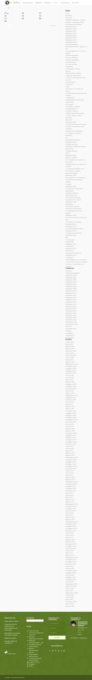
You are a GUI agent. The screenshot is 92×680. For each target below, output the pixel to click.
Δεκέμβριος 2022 (70, 384)
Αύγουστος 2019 (70, 444)
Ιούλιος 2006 (69, 588)
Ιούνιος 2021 (69, 402)
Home (67, 153)
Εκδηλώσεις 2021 (70, 31)
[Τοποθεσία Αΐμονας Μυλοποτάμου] (28, 645)
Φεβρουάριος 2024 (71, 364)
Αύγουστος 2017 (70, 491)
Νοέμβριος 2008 (70, 573)
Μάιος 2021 (69, 404)
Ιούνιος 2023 (69, 377)
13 (23, 16)
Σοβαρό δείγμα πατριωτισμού (74, 113)
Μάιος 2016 (69, 515)
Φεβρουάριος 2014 (71, 557)
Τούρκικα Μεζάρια (71, 151)
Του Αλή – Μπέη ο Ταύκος (73, 115)
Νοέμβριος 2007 (70, 577)
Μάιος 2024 (69, 360)
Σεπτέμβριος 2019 (71, 442)
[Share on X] (52, 650)
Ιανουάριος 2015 (70, 544)
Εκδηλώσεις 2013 (70, 226)
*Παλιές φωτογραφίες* (72, 273)
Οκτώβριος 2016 (70, 508)
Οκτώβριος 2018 (70, 464)
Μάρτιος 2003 (70, 606)
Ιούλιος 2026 (69, 342)
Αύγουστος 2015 (70, 531)
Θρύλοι (67, 91)
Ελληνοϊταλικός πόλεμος (73, 73)
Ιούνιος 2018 (69, 473)
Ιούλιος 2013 (69, 566)
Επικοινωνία (69, 251)
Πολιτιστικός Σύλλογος (72, 197)
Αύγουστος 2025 (70, 351)
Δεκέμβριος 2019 (70, 435)
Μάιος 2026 (69, 344)
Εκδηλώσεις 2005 (70, 175)
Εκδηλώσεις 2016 (70, 244)
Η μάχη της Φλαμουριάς (73, 75)
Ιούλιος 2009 (69, 568)
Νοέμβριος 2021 (70, 397)
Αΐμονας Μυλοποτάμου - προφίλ (34, 650)
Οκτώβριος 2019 (70, 440)
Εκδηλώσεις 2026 (70, 42)
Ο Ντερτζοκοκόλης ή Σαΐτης (74, 228)
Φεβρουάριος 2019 (71, 457)
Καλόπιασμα (69, 191)
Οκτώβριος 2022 (70, 386)
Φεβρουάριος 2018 (71, 482)
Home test (68, 117)
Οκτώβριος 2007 (70, 579)
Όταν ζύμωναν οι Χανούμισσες (75, 177)
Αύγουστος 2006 (70, 586)
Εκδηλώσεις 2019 (70, 27)
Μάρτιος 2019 (70, 455)
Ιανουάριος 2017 (70, 506)
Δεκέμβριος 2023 (70, 369)
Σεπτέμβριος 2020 (71, 420)
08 (5, 21)
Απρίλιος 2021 (70, 406)
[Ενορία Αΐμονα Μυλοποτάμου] (28, 654)
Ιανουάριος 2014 (70, 559)
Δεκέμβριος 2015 (70, 526)
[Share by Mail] (64, 650)
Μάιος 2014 (69, 553)
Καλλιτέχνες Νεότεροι (72, 206)
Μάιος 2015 (69, 537)
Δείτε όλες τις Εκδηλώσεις (79, 638)
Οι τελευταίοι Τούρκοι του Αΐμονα (76, 262)
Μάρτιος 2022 (70, 393)
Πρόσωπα (68, 326)
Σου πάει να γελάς (71, 64)
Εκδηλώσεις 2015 (70, 235)
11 (5, 18)
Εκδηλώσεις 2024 (70, 38)
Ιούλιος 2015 (69, 533)
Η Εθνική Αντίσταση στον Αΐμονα (75, 124)
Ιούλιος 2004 (69, 597)
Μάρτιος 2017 (70, 502)
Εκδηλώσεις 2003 (70, 142)
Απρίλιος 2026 (70, 346)
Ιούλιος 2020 (69, 424)
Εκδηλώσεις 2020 (70, 29)
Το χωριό (68, 184)
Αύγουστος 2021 (70, 400)
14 (5, 16)
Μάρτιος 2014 (70, 555)
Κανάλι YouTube (34, 662)
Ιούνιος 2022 (69, 391)
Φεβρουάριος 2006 (71, 593)
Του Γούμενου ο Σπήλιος (73, 133)
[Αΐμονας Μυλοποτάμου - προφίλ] (28, 649)
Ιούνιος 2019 (69, 448)
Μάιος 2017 (69, 497)
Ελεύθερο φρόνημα (71, 144)
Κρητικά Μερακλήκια (71, 55)
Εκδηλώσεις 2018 (70, 255)
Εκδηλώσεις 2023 (70, 35)
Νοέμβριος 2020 (70, 415)
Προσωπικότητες (70, 62)
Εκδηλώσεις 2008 (70, 202)
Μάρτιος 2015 (70, 542)
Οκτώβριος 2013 (70, 562)
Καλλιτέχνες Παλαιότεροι (73, 208)
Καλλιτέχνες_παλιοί (71, 324)
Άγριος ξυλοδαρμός (71, 173)
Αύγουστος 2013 (70, 564)
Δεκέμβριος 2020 (70, 413)
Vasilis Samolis (21, 677)
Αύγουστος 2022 (70, 389)
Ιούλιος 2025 (69, 353)
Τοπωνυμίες (69, 84)
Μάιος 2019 (69, 451)
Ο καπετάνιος (69, 246)
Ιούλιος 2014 (69, 550)
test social (68, 18)
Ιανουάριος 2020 (70, 433)
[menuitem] (8, 2)
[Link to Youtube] (7, 13)
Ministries (68, 135)
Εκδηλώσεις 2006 (70, 186)
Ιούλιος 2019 (69, 446)
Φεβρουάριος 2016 (71, 522)
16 (23, 13)
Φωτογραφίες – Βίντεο (72, 69)
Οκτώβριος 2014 (70, 546)
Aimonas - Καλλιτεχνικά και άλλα (36, 638)
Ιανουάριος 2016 (70, 524)
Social (67, 13)
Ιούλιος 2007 (69, 582)
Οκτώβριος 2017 (70, 488)
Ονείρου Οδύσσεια (71, 58)
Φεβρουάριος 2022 (71, 395)
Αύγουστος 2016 (70, 511)
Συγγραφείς (69, 66)
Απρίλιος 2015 (70, 539)
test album (68, 15)
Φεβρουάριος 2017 (71, 504)
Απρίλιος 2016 (70, 517)
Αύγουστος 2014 (70, 548)
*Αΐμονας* (68, 271)
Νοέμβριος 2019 (70, 437)
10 (23, 18)
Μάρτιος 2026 (70, 349)
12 (40, 16)
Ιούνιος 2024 (69, 357)
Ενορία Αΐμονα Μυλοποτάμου (33, 655)
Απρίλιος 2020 (70, 428)
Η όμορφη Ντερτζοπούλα (73, 233)
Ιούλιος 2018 (69, 471)
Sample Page (69, 242)
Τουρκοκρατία (69, 98)
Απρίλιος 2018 (70, 477)
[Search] (8, 8)
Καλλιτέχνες (69, 204)
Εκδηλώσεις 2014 (70, 231)
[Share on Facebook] (50, 650)
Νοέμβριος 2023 (70, 371)
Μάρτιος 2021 (70, 408)
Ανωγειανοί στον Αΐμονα (73, 200)
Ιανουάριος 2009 (70, 570)
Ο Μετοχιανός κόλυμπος (73, 253)
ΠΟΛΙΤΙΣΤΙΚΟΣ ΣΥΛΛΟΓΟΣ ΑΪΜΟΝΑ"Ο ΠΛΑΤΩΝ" (36, 633)
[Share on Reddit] (61, 650)
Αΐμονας (68, 71)
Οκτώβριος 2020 (70, 417)
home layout (69, 104)
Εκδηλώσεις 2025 (70, 40)
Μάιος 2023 (69, 380)
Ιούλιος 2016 (69, 513)
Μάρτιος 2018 (70, 479)
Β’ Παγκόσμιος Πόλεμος (72, 140)
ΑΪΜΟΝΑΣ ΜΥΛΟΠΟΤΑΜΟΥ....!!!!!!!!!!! (37, 642)
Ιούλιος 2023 (69, 375)
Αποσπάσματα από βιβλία (73, 24)
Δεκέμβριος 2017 (70, 486)
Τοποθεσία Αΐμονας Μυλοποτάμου (35, 645)
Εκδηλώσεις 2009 (70, 215)
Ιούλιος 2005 (69, 595)
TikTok (31, 666)
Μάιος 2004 (69, 599)
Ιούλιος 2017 (69, 493)
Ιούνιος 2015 (69, 535)
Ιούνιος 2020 (69, 426)
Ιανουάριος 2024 (70, 366)
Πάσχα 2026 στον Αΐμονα (11, 621)
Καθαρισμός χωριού (10, 638)
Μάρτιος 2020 (70, 431)
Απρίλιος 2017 (70, 499)
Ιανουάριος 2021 (70, 411)
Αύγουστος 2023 (70, 373)
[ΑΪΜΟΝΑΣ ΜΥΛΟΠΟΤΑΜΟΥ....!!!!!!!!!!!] (28, 641)
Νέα (66, 237)
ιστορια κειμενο (70, 82)
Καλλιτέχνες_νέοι (71, 322)
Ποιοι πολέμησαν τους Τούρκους (75, 260)
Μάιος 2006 (69, 590)
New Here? (68, 120)
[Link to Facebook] (5, 13)
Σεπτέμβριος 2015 (71, 528)
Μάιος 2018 (69, 475)
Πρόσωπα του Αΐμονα (72, 60)
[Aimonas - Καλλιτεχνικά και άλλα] (28, 637)
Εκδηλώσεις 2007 (70, 122)
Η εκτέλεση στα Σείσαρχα (73, 222)
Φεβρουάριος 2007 (71, 584)
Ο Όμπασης (69, 257)
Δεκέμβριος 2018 (70, 462)
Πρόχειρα (68, 331)
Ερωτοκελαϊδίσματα (71, 44)
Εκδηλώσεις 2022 (70, 33)
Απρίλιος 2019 (70, 453)
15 (40, 13)
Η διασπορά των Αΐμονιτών (74, 188)
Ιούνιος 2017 (69, 495)
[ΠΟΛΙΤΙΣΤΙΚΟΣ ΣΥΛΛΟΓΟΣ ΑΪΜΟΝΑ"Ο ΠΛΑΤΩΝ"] (28, 631)
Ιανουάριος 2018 (70, 484)
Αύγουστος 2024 (70, 355)
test (66, 137)
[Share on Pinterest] (55, 650)
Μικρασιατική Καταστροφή (73, 131)
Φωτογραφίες (69, 337)
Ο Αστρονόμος (70, 240)
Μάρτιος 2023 (70, 382)
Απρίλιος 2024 (70, 362)
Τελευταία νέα (70, 335)
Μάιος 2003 (69, 604)
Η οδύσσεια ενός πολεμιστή (74, 89)
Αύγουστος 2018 (70, 468)
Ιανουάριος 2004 (70, 602)
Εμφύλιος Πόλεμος (71, 157)
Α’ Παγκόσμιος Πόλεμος (72, 106)
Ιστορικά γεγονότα (71, 109)
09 (40, 18)
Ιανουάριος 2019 (70, 460)
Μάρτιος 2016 (70, 519)
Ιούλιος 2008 (69, 575)
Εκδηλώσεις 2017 (70, 248)
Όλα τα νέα (11, 654)
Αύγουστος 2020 (70, 422)
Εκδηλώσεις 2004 (70, 155)
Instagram (32, 664)
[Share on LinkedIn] (58, 650)
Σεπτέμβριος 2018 (71, 466)
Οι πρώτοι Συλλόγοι (71, 111)
